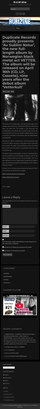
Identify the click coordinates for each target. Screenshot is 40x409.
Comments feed (9, 397)
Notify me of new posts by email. (14, 251)
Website (5, 235)
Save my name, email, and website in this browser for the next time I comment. (19, 242)
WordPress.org (9, 400)
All (13, 91)
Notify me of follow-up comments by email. (18, 247)
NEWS (8, 186)
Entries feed (8, 394)
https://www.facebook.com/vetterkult (13, 174)
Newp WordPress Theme (15, 405)
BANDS (7, 273)
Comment (6, 206)
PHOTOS (7, 283)
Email (5, 231)
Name (5, 227)
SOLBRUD (22, 347)
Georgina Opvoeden (11, 347)
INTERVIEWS (8, 276)
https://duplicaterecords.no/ (10, 177)
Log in (6, 391)
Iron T (6, 353)
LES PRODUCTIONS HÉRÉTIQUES (18, 356)
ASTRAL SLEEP (14, 353)
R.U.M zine (20, 2)
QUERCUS (11, 350)
